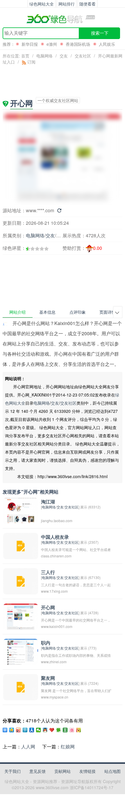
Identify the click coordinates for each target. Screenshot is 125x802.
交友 (64, 56)
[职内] (20, 651)
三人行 (48, 572)
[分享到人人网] (31, 730)
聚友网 (48, 678)
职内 (45, 642)
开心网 (48, 607)
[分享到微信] (38, 730)
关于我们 (12, 771)
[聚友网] (20, 686)
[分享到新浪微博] (18, 730)
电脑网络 (44, 56)
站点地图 (112, 771)
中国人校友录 (55, 537)
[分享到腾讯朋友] (58, 730)
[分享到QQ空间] (11, 730)
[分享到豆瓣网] (65, 730)
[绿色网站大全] (63, 18)
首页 (25, 56)
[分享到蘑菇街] (78, 730)
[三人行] (20, 581)
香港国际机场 (78, 44)
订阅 (30, 62)
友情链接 (87, 771)
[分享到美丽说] (71, 730)
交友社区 (83, 56)
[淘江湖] (20, 510)
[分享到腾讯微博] (25, 730)
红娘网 (68, 746)
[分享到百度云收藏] (51, 730)
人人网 (28, 746)
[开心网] (20, 616)
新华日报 (30, 44)
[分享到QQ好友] (45, 730)
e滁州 (52, 44)
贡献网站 (62, 771)
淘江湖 (48, 501)
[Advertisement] (34, 265)
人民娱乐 (107, 44)
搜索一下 (99, 33)
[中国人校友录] (20, 545)
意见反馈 (37, 771)
